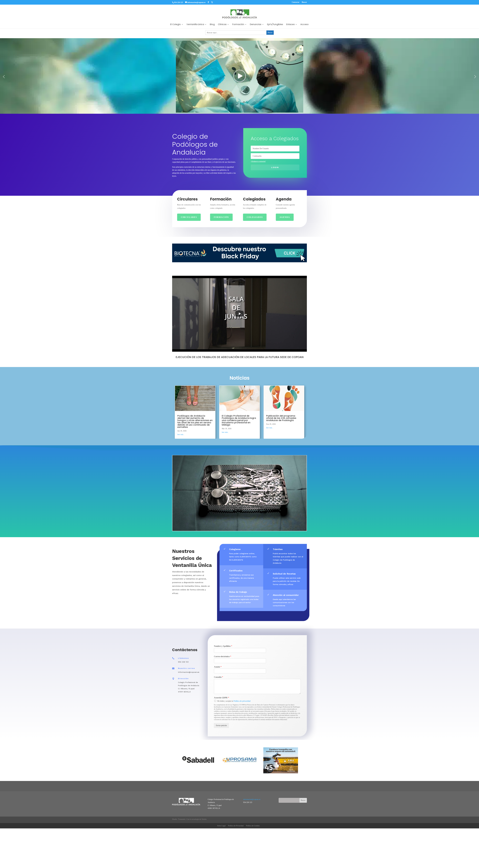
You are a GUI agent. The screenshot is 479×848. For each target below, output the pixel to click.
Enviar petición (221, 725)
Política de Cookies (253, 826)
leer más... (181, 434)
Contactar (295, 2)
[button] (4, 77)
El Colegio (175, 24)
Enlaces (290, 24)
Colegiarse (235, 549)
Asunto (218, 667)
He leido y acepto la (233, 701)
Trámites (278, 549)
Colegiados (255, 217)
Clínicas (222, 24)
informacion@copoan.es (251, 799)
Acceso (304, 24)
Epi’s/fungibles (275, 24)
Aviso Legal (221, 826)
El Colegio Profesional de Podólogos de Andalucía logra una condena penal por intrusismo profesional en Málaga (239, 420)
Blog (212, 24)
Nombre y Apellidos (223, 646)
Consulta (218, 677)
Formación (238, 24)
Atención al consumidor (286, 595)
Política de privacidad (242, 701)
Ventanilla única (195, 24)
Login (275, 167)
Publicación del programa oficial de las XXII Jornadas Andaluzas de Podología (281, 418)
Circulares (189, 217)
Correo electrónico (222, 656)
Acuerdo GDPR (221, 698)
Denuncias (255, 24)
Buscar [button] (304, 2)
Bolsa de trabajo (238, 592)
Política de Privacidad (235, 826)
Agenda (285, 217)
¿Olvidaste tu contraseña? (258, 161)
